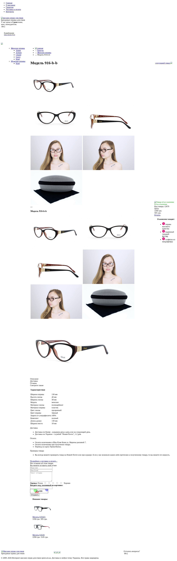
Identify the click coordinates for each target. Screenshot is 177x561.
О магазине (10, 5)
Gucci (18, 57)
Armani (19, 53)
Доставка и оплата (13, 9)
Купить (157, 215)
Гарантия (9, 7)
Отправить (35, 495)
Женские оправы (18, 48)
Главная (9, 3)
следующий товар (162, 63)
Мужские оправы (18, 61)
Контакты (10, 12)
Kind (18, 59)
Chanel (18, 55)
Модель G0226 (39, 535)
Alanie (18, 50)
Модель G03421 (39, 517)
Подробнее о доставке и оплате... (43, 461)
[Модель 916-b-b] (54, 100)
